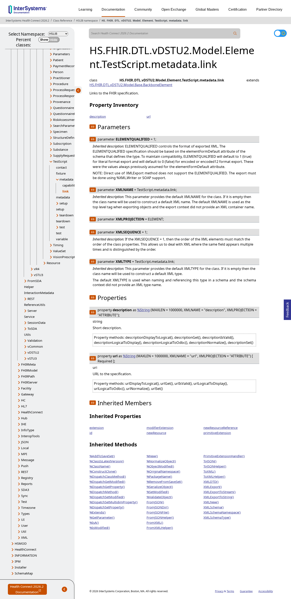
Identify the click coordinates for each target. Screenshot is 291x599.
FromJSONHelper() (160, 517)
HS (103, 20)
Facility (26, 388)
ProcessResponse (65, 96)
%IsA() (94, 522)
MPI (24, 454)
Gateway (27, 394)
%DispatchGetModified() (107, 481)
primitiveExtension (217, 433)
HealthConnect (32, 412)
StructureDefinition (67, 137)
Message (27, 460)
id (90, 433)
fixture (61, 173)
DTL (117, 20)
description (97, 116)
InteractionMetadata (39, 293)
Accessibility (265, 591)
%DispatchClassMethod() (107, 476)
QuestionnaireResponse (70, 113)
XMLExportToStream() (219, 492)
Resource (53, 263)
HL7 (24, 406)
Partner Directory (269, 9)
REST (31, 299)
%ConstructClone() (103, 471)
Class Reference (62, 20)
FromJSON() (155, 502)
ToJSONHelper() (214, 466)
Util (23, 531)
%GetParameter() (102, 517)
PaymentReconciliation (69, 66)
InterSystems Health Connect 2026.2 (27, 20)
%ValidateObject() (160, 497)
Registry (27, 478)
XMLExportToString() (218, 497)
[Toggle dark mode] (280, 33)
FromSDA (34, 281)
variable (62, 239)
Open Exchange (173, 9)
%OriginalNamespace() (163, 471)
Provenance (61, 102)
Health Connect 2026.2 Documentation (28, 589)
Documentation (113, 9)
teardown (66, 215)
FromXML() (155, 522)
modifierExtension (160, 427)
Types (25, 513)
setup (63, 203)
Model (137, 20)
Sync (24, 495)
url (149, 116)
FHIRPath (28, 376)
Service (29, 316)
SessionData (36, 322)
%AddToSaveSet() (102, 456)
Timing (58, 245)
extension (96, 427)
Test (24, 501)
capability (69, 185)
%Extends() (97, 512)
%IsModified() (99, 527)
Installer (21, 567)
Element (147, 20)
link (185, 20)
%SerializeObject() (160, 487)
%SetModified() (158, 492)
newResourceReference (220, 427)
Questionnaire (63, 108)
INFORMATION (26, 555)
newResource (156, 433)
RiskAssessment (64, 119)
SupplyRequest (64, 155)
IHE (23, 424)
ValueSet (59, 251)
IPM (18, 561)
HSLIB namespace (87, 20)
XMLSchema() (213, 507)
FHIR (110, 20)
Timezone (28, 507)
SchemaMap (24, 573)
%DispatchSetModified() (107, 497)
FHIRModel (29, 370)
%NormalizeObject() (161, 461)
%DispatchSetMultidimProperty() (113, 502)
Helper (29, 287)
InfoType (27, 430)
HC (23, 400)
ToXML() (209, 471)
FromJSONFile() (158, 512)
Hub (24, 418)
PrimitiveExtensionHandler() (224, 456)
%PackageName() (159, 476)
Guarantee (246, 591)
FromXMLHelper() (160, 527)
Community (143, 9)
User (24, 525)
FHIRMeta (28, 364)
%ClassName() (99, 466)
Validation (34, 340)
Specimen (60, 131)
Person (58, 72)
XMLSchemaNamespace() (222, 512)
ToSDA (32, 328)
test (62, 227)
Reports (26, 484)
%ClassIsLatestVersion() (106, 461)
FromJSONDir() (158, 507)
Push (24, 466)
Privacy (219, 591)
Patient (58, 60)
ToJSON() (209, 461)
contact (61, 167)
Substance (60, 149)
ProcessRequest (64, 90)
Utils (27, 334)
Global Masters (207, 9)
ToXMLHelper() (214, 476)
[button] (92, 126)
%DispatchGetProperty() (107, 487)
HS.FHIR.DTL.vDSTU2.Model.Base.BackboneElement (130, 84)
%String (143, 310)
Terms (230, 591)
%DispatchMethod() (103, 492)
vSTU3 (38, 275)
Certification (237, 9)
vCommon (35, 346)
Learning (85, 9)
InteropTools (30, 436)
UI (22, 519)
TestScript (161, 20)
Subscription (62, 143)
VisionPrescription (66, 257)
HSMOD (21, 543)
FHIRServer (29, 382)
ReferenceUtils (34, 304)
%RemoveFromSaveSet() (164, 481)
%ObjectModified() (160, 466)
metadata (175, 20)
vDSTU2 (126, 20)
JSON (25, 442)
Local (25, 448)
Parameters (61, 54)
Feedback (287, 308)
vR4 (36, 269)
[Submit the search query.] (235, 33)
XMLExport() (212, 487)
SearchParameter (65, 125)
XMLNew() (211, 502)
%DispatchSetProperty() (106, 507)
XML (24, 537)
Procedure (60, 84)
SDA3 (25, 490)
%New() (152, 456)
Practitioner (61, 78)
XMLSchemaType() (217, 517)
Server (32, 310)
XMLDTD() (211, 481)
